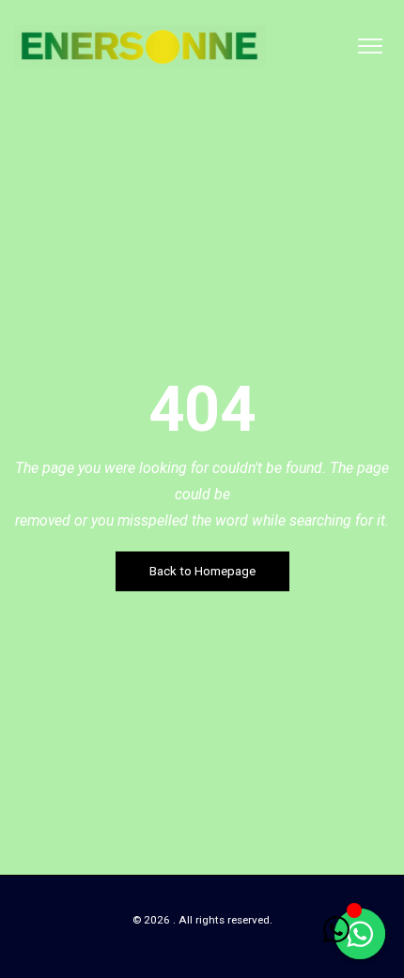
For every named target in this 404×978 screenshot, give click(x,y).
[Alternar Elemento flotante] (336, 929)
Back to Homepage (202, 571)
